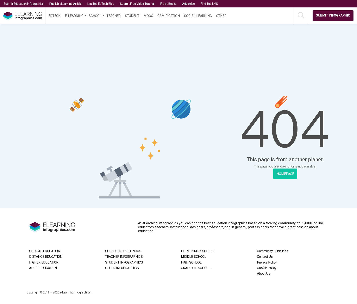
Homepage (285, 174)
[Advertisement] (170, 55)
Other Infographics (122, 268)
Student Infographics (124, 262)
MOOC (148, 16)
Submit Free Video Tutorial (137, 3)
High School (191, 262)
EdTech (54, 16)
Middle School (193, 257)
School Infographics (123, 251)
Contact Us (265, 257)
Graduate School (195, 268)
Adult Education (43, 268)
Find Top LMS (209, 3)
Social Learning (198, 16)
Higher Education (43, 262)
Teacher (114, 16)
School (95, 16)
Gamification (168, 16)
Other (221, 16)
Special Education (44, 251)
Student (132, 16)
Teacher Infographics (124, 257)
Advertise (188, 3)
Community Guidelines (272, 251)
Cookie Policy (266, 268)
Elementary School (197, 251)
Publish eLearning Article (65, 3)
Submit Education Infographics (24, 3)
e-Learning (74, 16)
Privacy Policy (267, 262)
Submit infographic (333, 15)
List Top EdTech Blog (100, 3)
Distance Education (45, 257)
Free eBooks (168, 3)
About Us (263, 274)
